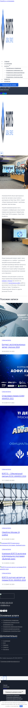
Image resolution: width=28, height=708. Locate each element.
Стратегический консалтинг (14, 75)
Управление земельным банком (15, 72)
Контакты (7, 81)
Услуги (5, 688)
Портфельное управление (13, 68)
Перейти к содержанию (7, 1)
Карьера (5, 645)
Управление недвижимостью (14, 70)
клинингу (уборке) (7, 281)
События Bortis (4, 160)
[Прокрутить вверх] (1, 678)
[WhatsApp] (3, 93)
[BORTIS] (7, 58)
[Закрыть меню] (0, 681)
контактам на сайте (14, 283)
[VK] (1, 93)
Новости (7, 79)
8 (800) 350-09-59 (4, 89)
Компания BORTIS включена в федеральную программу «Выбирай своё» (14, 556)
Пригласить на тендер (9, 85)
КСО (4, 643)
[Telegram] (5, 93)
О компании (8, 63)
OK (21, 706)
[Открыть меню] (1, 153)
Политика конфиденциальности (10, 661)
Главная (6, 61)
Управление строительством (14, 77)
